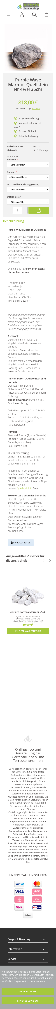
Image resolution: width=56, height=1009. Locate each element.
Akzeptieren (27, 991)
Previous (42, 560)
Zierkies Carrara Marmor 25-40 (28, 612)
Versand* (36, 108)
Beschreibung (13, 221)
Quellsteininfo (24, 488)
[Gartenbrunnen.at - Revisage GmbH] (28, 6)
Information (15, 949)
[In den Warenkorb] (38, 210)
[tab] (28, 939)
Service (12, 959)
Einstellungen (27, 1000)
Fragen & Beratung (19, 939)
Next (48, 560)
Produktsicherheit (21, 542)
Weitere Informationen (34, 981)
